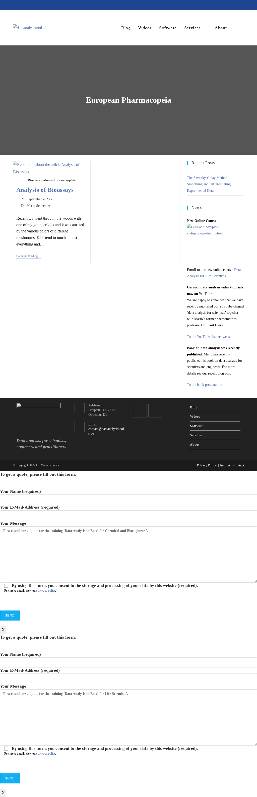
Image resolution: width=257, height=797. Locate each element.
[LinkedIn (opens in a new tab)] (224, 5)
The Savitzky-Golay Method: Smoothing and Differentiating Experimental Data (209, 184)
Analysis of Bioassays (45, 190)
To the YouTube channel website (210, 337)
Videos (195, 416)
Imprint (225, 465)
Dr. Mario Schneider (35, 206)
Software (196, 426)
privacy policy (46, 590)
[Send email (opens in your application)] (241, 5)
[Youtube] (155, 410)
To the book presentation (204, 385)
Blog (193, 407)
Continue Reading (28, 256)
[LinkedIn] (140, 410)
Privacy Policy (207, 465)
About (194, 444)
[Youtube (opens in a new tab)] (233, 5)
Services (196, 435)
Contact (238, 465)
